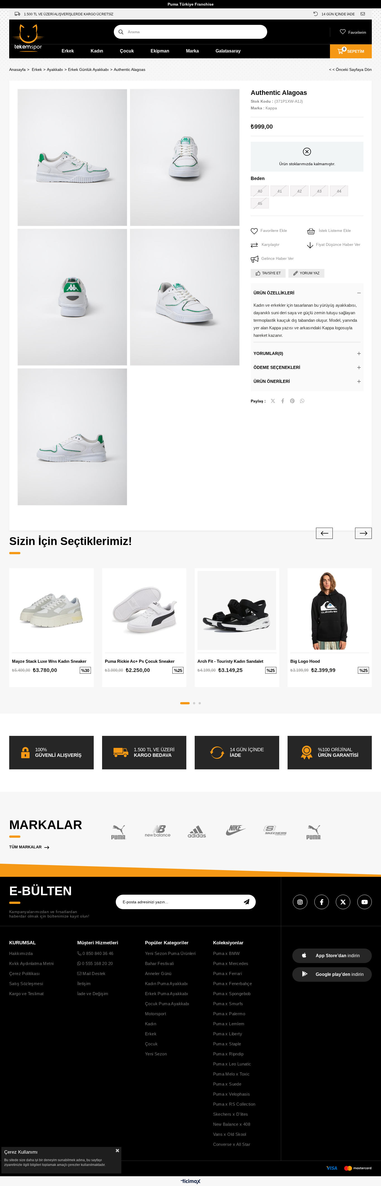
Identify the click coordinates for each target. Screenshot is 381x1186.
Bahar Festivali (159, 963)
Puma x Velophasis (231, 1094)
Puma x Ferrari (227, 973)
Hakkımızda (21, 953)
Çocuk (127, 51)
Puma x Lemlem (229, 1023)
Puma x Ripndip (228, 1053)
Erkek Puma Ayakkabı (166, 993)
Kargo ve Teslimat (26, 993)
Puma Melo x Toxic (231, 1074)
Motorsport (155, 1013)
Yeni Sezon (156, 1053)
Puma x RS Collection (234, 1104)
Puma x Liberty (227, 1033)
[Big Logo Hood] (329, 610)
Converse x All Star (231, 1144)
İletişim (84, 983)
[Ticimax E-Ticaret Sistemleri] (191, 1182)
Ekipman (160, 51)
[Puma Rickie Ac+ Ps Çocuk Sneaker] (144, 610)
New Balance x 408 (231, 1124)
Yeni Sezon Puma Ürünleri (170, 953)
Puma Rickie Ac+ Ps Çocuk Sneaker (140, 661)
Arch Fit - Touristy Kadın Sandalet (230, 661)
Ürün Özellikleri (274, 293)
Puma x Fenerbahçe (232, 983)
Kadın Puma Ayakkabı (166, 983)
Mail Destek (93, 973)
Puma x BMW (226, 953)
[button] (185, 703)
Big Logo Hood (305, 661)
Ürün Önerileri (272, 381)
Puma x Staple (227, 1043)
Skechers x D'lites (230, 1114)
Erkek (68, 51)
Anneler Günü (158, 973)
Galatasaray (228, 51)
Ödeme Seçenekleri (277, 367)
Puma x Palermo (229, 1013)
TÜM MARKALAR (25, 847)
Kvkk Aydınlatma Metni (31, 963)
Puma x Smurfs (228, 1003)
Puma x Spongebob (232, 993)
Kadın (97, 51)
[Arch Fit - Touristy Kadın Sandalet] (236, 610)
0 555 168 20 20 (97, 963)
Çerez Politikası (24, 973)
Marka (192, 51)
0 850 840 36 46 (97, 953)
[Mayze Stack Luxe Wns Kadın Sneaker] (51, 610)
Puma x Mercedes (231, 963)
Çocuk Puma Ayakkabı (167, 1003)
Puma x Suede (227, 1084)
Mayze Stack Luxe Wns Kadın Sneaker (49, 661)
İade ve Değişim (92, 993)
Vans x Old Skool (229, 1134)
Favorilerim (357, 32)
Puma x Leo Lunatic (232, 1064)
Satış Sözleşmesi (26, 983)
